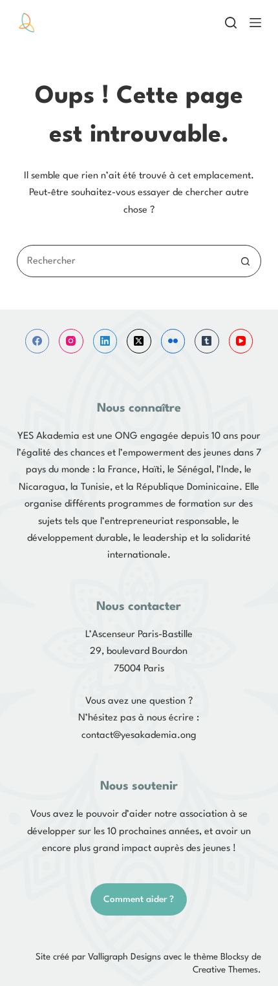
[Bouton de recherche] (245, 261)
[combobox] (123, 261)
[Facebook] (37, 341)
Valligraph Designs (124, 956)
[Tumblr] (207, 341)
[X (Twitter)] (139, 341)
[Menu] (255, 22)
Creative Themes (225, 969)
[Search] (231, 22)
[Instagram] (71, 341)
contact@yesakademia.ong (139, 735)
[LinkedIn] (105, 341)
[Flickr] (173, 341)
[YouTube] (241, 341)
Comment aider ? (138, 899)
